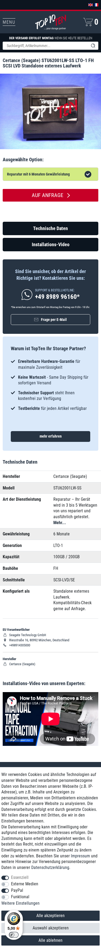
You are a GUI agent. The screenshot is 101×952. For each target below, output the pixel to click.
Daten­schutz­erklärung (50, 867)
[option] (50, 385)
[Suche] (93, 46)
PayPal (17, 890)
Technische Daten (50, 228)
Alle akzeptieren (50, 915)
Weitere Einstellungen (20, 903)
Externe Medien (24, 883)
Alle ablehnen (50, 940)
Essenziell (20, 877)
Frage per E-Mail (54, 319)
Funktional (20, 896)
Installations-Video (50, 244)
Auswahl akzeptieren (51, 927)
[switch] (14, 935)
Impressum (80, 855)
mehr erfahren (51, 436)
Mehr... (59, 522)
